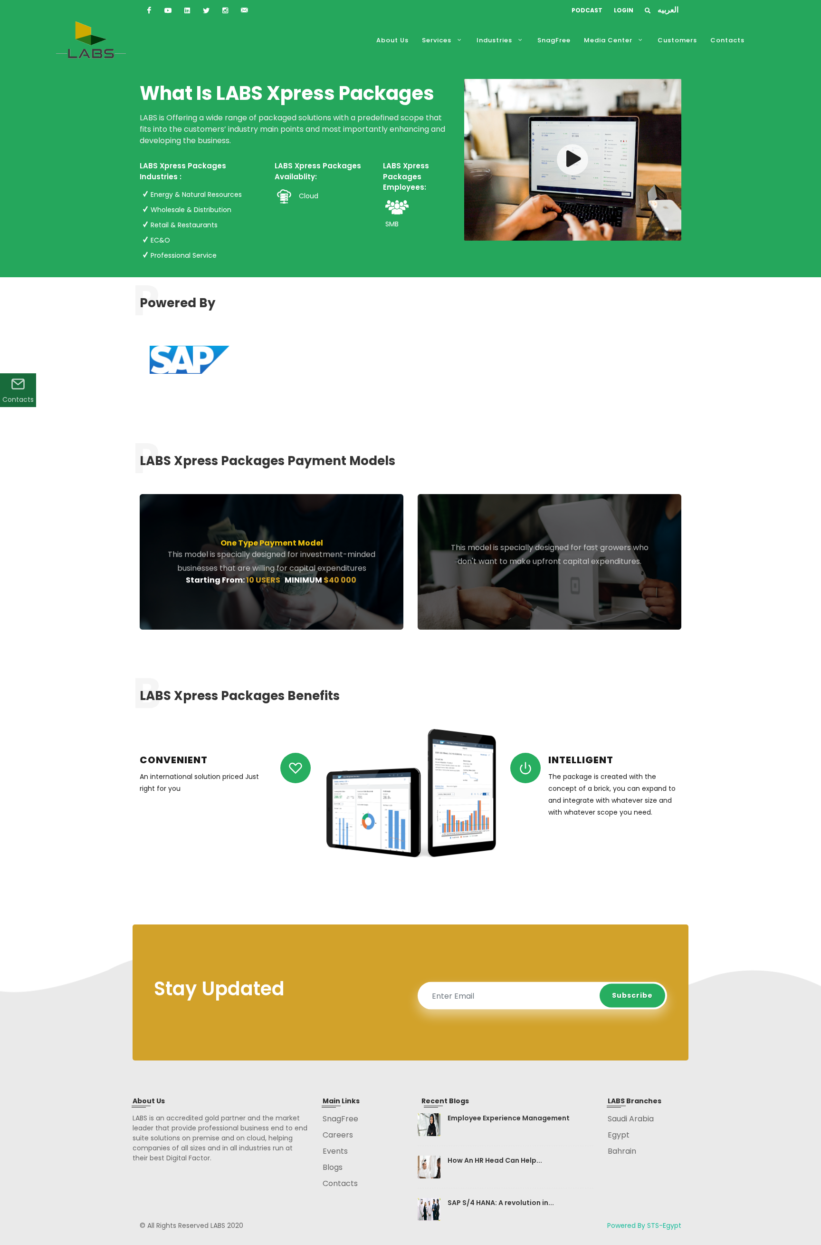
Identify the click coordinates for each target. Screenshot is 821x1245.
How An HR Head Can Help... (495, 1160)
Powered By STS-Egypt (644, 1225)
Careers (338, 1134)
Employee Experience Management (509, 1118)
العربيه (668, 9)
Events (335, 1151)
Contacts (18, 399)
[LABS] (149, 10)
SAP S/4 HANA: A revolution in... (501, 1202)
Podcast (587, 10)
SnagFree (340, 1118)
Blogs (333, 1167)
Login (623, 10)
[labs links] (572, 164)
